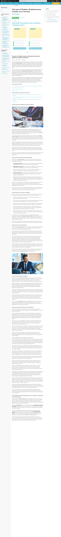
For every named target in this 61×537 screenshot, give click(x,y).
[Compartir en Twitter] (13, 21)
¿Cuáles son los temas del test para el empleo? (52, 11)
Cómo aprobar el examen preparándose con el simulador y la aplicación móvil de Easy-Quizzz (52, 21)
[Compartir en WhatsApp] (16, 21)
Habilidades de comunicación (18, 166)
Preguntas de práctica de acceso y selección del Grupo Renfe (5, 32)
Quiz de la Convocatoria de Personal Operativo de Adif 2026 (6, 59)
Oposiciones (11, 3)
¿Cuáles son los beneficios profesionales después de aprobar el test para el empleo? (53, 19)
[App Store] (10, 1)
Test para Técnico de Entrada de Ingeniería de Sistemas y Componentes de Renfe (5, 46)
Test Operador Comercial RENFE (5, 27)
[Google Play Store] (15, 1)
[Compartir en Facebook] (12, 21)
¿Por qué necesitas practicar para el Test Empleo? (52, 16)
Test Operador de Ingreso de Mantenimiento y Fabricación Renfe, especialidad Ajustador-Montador (6, 19)
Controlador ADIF (5, 73)
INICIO (13, 5)
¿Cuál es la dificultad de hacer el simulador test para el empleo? (53, 18)
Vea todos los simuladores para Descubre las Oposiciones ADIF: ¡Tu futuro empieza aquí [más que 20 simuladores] (27, 95)
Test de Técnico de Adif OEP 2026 (5, 61)
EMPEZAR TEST (15, 17)
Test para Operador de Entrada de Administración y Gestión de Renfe (5, 42)
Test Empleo (16, 3)
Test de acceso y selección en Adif (5, 29)
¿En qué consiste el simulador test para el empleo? (52, 10)
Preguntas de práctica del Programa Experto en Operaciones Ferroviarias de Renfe (5, 38)
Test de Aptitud (22, 3)
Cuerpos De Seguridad (37, 3)
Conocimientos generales (17, 163)
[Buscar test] (5, 10)
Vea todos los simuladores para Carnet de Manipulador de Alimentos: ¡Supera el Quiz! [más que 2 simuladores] (27, 100)
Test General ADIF (5, 63)
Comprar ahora (22, 17)
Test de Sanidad (29, 3)
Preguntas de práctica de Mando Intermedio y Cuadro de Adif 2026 (5, 56)
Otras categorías (47, 3)
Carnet (6, 3)
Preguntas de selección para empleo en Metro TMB (5, 35)
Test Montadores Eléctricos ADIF (4, 65)
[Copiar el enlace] (17, 21)
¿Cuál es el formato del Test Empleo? (51, 15)
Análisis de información (17, 172)
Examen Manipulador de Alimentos (5, 25)
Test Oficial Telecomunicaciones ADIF (5, 69)
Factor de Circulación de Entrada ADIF (6, 23)
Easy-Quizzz (19, 405)
